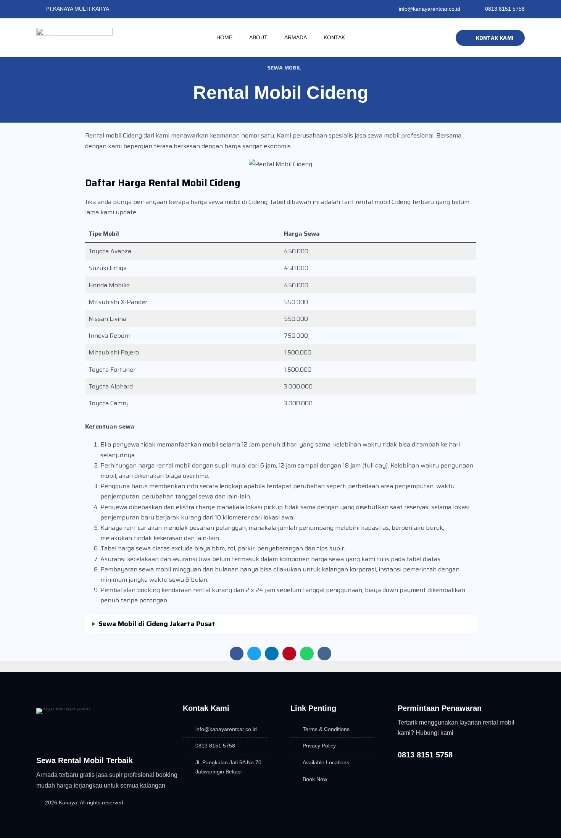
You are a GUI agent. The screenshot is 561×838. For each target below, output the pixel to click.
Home (224, 37)
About (258, 37)
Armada (295, 37)
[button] (236, 653)
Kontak (334, 37)
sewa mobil (284, 67)
